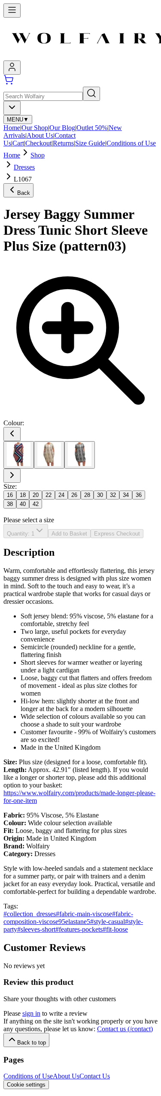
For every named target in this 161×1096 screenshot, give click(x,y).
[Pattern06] (79, 455)
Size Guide (90, 143)
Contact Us (94, 1076)
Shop (37, 155)
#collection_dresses (29, 913)
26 (74, 495)
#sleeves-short (36, 929)
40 (23, 504)
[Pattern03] (18, 455)
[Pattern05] (49, 455)
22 (49, 495)
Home (11, 127)
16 (10, 495)
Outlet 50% (91, 127)
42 (36, 504)
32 (113, 495)
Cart (18, 143)
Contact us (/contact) (125, 1028)
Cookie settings (26, 1084)
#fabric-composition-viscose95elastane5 (68, 917)
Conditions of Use (131, 143)
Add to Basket (69, 533)
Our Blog (62, 127)
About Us (40, 135)
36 (139, 495)
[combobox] (12, 108)
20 (36, 495)
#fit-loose (115, 929)
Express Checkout (117, 533)
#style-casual (107, 921)
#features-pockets (79, 929)
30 (100, 495)
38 (10, 504)
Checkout (38, 143)
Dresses (24, 167)
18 (23, 495)
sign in (31, 1013)
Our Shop (34, 127)
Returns (63, 143)
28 (87, 495)
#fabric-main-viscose (84, 913)
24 (61, 495)
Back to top (31, 1042)
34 (126, 495)
